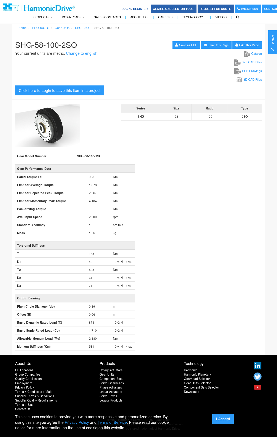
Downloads (74, 18)
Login (126, 9)
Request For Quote (216, 9)
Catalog (256, 53)
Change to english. (82, 53)
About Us (140, 18)
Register (140, 9)
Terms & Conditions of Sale (33, 391)
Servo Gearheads (112, 383)
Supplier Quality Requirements (36, 400)
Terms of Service (112, 422)
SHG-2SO (82, 28)
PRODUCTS (43, 18)
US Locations (24, 370)
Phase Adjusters (111, 387)
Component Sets (111, 378)
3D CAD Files (252, 79)
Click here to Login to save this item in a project (59, 90)
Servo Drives (108, 396)
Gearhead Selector (197, 378)
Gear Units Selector (197, 383)
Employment (23, 383)
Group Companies (27, 374)
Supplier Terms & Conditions (34, 396)
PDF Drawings (251, 71)
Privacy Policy (24, 387)
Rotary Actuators (111, 370)
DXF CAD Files (251, 62)
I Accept (223, 418)
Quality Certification (28, 378)
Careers (165, 17)
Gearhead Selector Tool (173, 9)
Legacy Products (111, 400)
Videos (221, 17)
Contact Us (22, 409)
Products (107, 363)
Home (22, 28)
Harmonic (190, 370)
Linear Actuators (111, 391)
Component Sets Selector (201, 387)
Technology (195, 18)
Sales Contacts (107, 17)
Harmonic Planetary (197, 374)
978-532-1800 (250, 9)
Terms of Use (24, 404)
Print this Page (248, 45)
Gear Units (62, 28)
